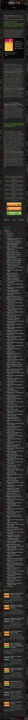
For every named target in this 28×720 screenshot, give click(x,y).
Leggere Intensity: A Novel (12, 409)
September (9, 586)
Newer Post (6, 219)
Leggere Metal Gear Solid (12, 250)
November (9, 235)
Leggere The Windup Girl (12, 246)
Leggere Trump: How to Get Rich (13, 259)
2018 (7, 230)
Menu (14, 7)
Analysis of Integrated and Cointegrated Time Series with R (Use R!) (13, 104)
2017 (7, 231)
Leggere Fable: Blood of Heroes (13, 296)
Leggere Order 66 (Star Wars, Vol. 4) (14, 298)
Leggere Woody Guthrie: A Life (13, 515)
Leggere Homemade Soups (12, 468)
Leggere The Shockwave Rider (13, 544)
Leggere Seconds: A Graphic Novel (14, 563)
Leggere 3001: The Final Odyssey (14, 241)
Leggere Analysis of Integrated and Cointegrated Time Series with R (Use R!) (13, 24)
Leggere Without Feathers (12, 454)
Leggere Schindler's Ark (11, 273)
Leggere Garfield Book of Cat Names (14, 369)
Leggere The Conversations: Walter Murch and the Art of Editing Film (16, 607)
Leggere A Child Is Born (11, 404)
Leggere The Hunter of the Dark (13, 262)
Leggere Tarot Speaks (11, 472)
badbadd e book (14, 3)
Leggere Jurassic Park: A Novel (13, 362)
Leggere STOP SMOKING (12, 527)
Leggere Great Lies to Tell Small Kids (14, 558)
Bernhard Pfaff (10, 15)
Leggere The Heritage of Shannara (14, 260)
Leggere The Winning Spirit (12, 480)
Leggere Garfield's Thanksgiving (13, 254)
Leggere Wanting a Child (15, 681)
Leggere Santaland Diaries (12, 522)
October (9, 236)
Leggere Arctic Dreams (11, 493)
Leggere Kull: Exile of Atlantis (13, 252)
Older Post (21, 219)
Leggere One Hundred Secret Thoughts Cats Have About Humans (16, 670)
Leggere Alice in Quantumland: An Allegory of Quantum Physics (17, 620)
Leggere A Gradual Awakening (13, 491)
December (9, 233)
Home (5, 15)
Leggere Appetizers (10, 351)
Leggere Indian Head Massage (13, 494)
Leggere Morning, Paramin (12, 390)
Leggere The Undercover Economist (14, 364)
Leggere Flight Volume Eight (12, 370)
